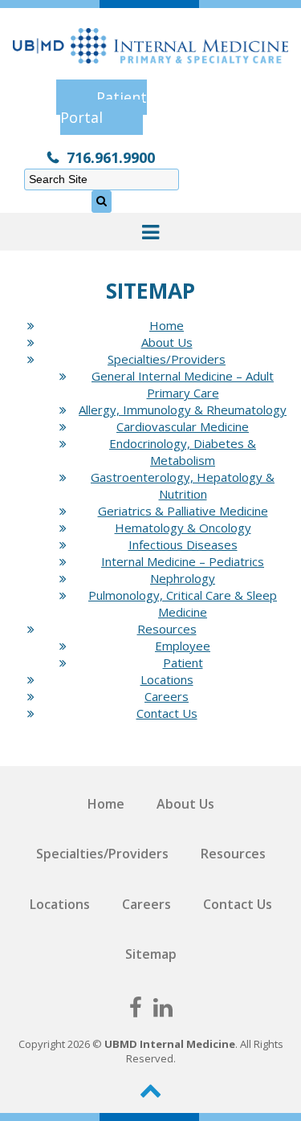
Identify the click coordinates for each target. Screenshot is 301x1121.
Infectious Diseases (183, 544)
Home (166, 325)
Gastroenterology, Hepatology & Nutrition (183, 485)
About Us (167, 342)
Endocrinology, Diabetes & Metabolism (182, 451)
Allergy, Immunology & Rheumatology (183, 410)
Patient (183, 662)
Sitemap (151, 954)
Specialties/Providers (167, 359)
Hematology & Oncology (183, 528)
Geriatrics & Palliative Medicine (183, 511)
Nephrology (182, 578)
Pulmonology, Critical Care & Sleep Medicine (182, 603)
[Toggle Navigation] (150, 232)
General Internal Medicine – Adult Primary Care (183, 384)
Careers (166, 696)
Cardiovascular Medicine (182, 426)
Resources (167, 629)
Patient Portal (103, 107)
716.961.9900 (111, 157)
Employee (182, 646)
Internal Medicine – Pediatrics (182, 561)
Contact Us (166, 713)
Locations (166, 679)
